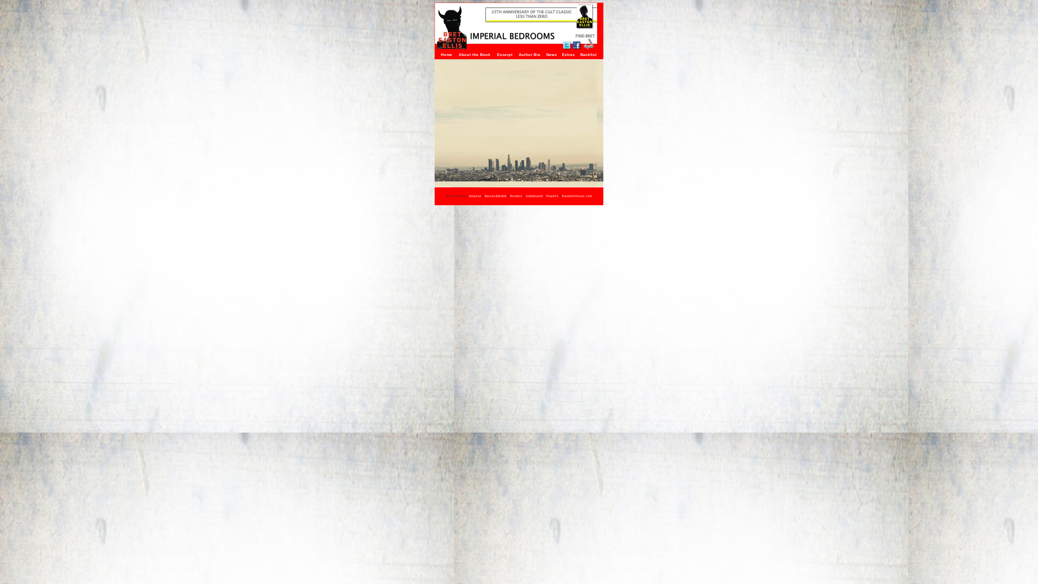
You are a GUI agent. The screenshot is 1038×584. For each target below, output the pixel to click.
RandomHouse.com (577, 196)
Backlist (588, 54)
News (551, 54)
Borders (516, 196)
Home (446, 54)
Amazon (475, 196)
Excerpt (505, 54)
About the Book (475, 54)
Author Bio (530, 54)
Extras (568, 54)
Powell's (552, 196)
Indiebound (534, 196)
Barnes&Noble (496, 196)
